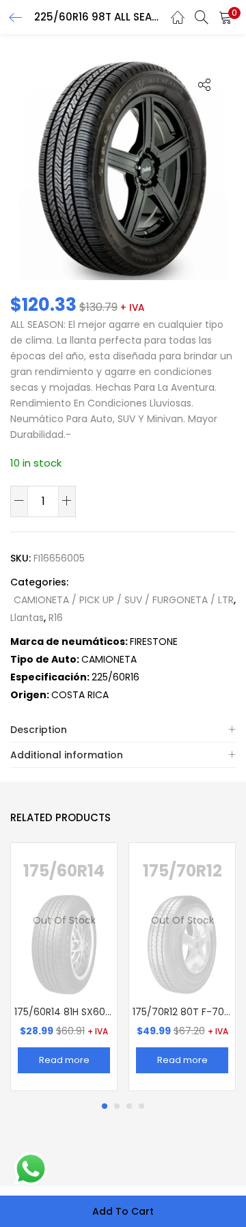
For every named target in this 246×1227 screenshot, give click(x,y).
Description (38, 729)
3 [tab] (129, 1106)
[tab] (123, 730)
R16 (56, 617)
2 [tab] (117, 1106)
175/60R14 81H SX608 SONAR (63, 1012)
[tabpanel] (64, 967)
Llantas (27, 617)
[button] (225, 17)
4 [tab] (141, 1106)
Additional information (66, 755)
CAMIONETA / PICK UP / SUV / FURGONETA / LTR (124, 600)
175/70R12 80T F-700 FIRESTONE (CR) (182, 1012)
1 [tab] (104, 1106)
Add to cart (123, 1211)
